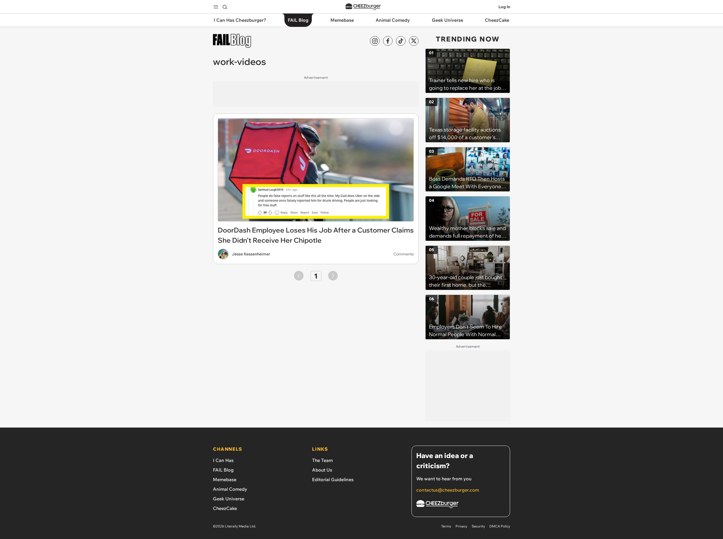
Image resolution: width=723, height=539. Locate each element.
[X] (414, 41)
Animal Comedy (230, 489)
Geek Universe (228, 498)
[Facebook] (388, 41)
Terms (446, 526)
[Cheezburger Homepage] (363, 7)
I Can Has (223, 460)
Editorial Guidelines (333, 479)
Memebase (224, 479)
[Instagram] (375, 41)
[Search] (225, 7)
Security (478, 526)
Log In (504, 6)
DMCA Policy (499, 526)
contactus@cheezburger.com (447, 490)
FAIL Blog (223, 470)
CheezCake (225, 508)
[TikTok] (401, 41)
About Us (322, 470)
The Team (322, 460)
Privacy (461, 526)
